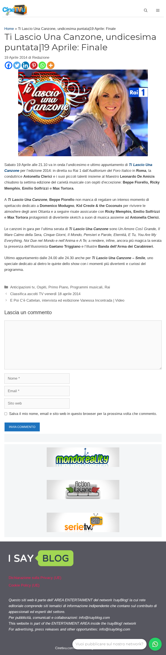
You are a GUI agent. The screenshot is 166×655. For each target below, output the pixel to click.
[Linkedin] (25, 65)
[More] (50, 65)
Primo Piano (58, 287)
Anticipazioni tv (22, 287)
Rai (107, 287)
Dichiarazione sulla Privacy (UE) (35, 578)
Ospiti (41, 287)
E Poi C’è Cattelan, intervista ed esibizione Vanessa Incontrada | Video (67, 300)
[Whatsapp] (42, 65)
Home (9, 29)
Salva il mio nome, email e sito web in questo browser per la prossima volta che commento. (83, 414)
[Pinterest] (34, 65)
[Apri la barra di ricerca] (146, 10)
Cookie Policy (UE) (24, 585)
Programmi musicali (86, 287)
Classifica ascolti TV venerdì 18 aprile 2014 (45, 294)
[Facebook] (8, 65)
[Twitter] (17, 65)
